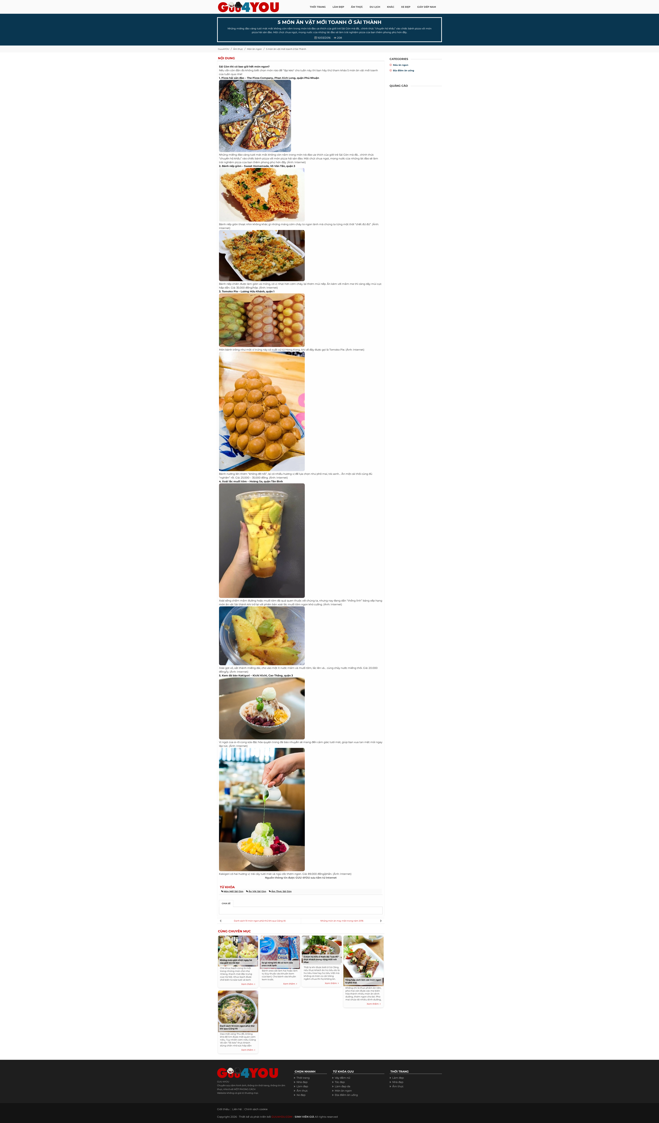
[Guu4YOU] (248, 6)
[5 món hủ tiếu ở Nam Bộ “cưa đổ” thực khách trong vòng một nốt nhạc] (321, 948)
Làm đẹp (302, 1086)
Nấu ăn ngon (400, 65)
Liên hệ (237, 1109)
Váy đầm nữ (342, 1077)
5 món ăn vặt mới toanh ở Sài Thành (286, 49)
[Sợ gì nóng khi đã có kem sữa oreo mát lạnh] (280, 951)
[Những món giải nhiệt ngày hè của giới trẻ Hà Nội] (238, 950)
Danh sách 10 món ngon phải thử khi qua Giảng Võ (260, 920)
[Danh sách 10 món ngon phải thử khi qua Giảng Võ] (238, 1010)
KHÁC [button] (390, 6)
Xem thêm (247, 984)
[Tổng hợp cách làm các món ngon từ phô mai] (363, 960)
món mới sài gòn (233, 891)
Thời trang (303, 1077)
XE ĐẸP (405, 6)
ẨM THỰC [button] (357, 6)
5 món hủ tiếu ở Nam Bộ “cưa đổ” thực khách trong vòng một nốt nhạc (321, 959)
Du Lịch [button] (375, 6)
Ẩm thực (238, 49)
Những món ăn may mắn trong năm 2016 (341, 920)
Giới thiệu (223, 1109)
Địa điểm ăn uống (403, 70)
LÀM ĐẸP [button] (338, 6)
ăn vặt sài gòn (257, 891)
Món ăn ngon (254, 49)
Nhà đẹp (302, 1082)
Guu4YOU (223, 49)
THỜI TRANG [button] (318, 6)
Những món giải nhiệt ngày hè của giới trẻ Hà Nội (236, 961)
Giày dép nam (426, 6)
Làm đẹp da (342, 1086)
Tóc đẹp (340, 1082)
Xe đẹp (301, 1095)
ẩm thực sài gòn (281, 891)
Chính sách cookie (256, 1109)
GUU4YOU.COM (281, 1116)
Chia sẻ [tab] (226, 903)
